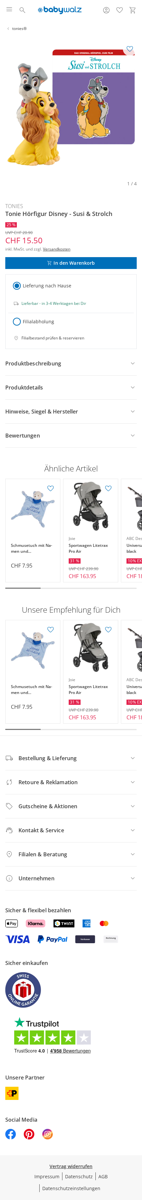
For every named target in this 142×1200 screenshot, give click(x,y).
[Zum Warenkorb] (133, 10)
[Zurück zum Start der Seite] (135, 1153)
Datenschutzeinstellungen (71, 1188)
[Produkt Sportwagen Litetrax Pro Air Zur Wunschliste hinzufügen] (108, 488)
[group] (71, 107)
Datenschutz (79, 1176)
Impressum (46, 1176)
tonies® (19, 28)
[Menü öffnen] (9, 10)
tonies (14, 206)
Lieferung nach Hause (47, 285)
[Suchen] (22, 10)
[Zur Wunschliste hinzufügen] (130, 49)
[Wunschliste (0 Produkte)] (120, 10)
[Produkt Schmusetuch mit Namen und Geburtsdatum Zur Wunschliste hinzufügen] (50, 488)
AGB (103, 1176)
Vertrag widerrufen (71, 1166)
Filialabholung (38, 321)
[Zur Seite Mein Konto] (106, 10)
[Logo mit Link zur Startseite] (59, 10)
